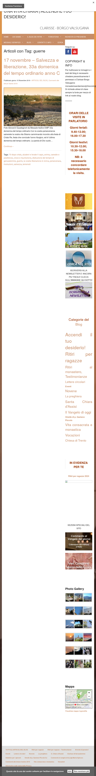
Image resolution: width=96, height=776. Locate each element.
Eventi (68, 386)
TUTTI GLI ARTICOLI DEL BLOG (17, 750)
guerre (20, 160)
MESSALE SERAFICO (12, 42)
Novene (71, 390)
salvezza (18, 164)
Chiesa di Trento (75, 440)
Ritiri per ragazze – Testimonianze (60, 750)
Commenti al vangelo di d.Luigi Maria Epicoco (67, 758)
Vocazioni (72, 435)
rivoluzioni (8, 164)
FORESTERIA (53, 37)
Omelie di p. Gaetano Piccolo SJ (36, 758)
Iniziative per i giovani (13, 758)
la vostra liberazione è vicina (36, 160)
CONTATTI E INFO (44, 42)
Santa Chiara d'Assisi (78, 404)
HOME (6, 37)
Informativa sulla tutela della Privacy (19, 766)
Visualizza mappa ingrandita (76, 711)
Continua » (9, 146)
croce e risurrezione (22, 157)
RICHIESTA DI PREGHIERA (75, 37)
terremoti (26, 164)
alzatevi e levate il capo (32, 154)
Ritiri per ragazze (38, 750)
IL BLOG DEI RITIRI (34, 37)
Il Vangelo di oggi (78, 412)
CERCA (60, 42)
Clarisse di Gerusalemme (76, 754)
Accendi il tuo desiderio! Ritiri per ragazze (78, 347)
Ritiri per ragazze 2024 (78, 476)
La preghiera (73, 396)
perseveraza (55, 160)
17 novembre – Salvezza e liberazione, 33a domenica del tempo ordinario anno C (32, 66)
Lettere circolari (75, 382)
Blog (78, 324)
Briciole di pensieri (81, 750)
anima (47, 154)
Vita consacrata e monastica (78, 427)
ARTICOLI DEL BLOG (40, 80)
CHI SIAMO (16, 37)
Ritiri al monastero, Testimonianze (78, 372)
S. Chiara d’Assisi (57, 754)
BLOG (29, 42)
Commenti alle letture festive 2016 (18, 762)
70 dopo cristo (15, 154)
